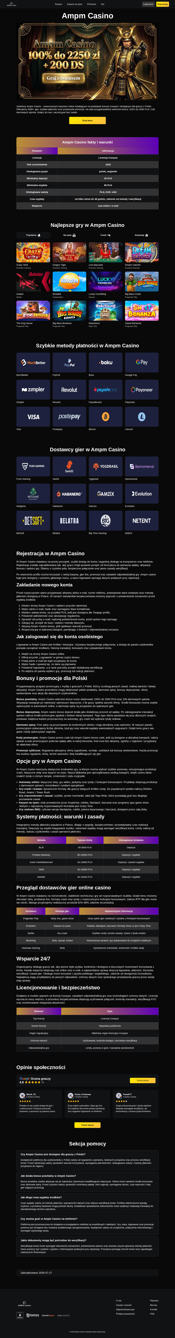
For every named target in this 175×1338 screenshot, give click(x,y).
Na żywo (67, 235)
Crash (103, 235)
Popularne (31, 235)
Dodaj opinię (143, 1080)
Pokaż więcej (87, 1125)
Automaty (139, 235)
